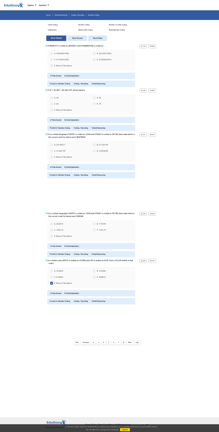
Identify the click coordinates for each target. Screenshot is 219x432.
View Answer (57, 76)
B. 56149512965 (104, 53)
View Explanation (72, 76)
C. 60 (56, 104)
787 (153, 261)
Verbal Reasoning (61, 15)
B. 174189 (101, 224)
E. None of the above (63, 66)
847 (153, 135)
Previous (86, 342)
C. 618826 (58, 277)
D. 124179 (101, 230)
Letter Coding (53, 25)
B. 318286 (101, 271)
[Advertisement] (107, 195)
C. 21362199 (59, 151)
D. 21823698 (102, 151)
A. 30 (56, 98)
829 (153, 214)
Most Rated (97, 38)
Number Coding (93, 15)
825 (144, 261)
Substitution (52, 30)
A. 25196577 (59, 145)
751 (144, 135)
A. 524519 (58, 224)
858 (153, 46)
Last (137, 342)
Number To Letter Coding (118, 25)
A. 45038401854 (61, 53)
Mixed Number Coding (117, 30)
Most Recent (77, 38)
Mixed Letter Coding (85, 30)
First (77, 342)
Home (48, 15)
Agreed (125, 430)
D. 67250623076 (104, 59)
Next (130, 342)
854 (153, 90)
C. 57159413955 (61, 59)
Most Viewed (56, 38)
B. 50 (99, 98)
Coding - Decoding (77, 15)
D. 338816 (101, 277)
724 (144, 46)
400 (144, 90)
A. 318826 (58, 271)
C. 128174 (58, 230)
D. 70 (99, 104)
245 (144, 214)
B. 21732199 (102, 145)
